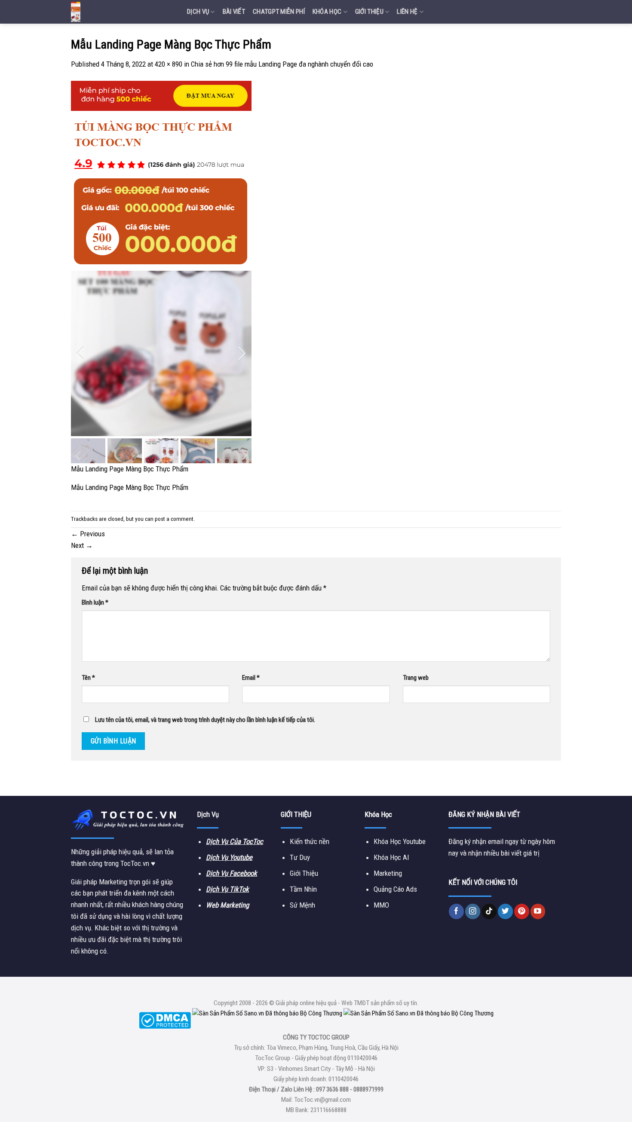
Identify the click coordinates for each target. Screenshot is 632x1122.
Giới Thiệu (369, 11)
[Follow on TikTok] (489, 911)
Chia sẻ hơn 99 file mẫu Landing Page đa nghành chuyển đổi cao (282, 64)
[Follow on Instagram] (472, 911)
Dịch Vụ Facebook (231, 873)
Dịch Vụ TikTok (227, 889)
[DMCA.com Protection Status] (165, 1020)
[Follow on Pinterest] (521, 911)
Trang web (416, 678)
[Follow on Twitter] (505, 911)
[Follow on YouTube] (538, 911)
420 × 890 (168, 64)
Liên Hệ (407, 11)
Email (251, 678)
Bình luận (95, 602)
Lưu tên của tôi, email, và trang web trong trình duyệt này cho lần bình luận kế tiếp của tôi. (205, 720)
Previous (88, 533)
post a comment (174, 519)
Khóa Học (327, 11)
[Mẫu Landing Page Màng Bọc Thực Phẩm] (161, 271)
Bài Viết (234, 11)
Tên (88, 678)
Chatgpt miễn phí (279, 11)
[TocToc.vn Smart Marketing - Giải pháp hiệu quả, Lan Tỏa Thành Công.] (122, 12)
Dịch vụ (198, 11)
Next (82, 545)
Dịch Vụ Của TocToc (234, 841)
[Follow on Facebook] (456, 911)
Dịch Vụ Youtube (229, 857)
